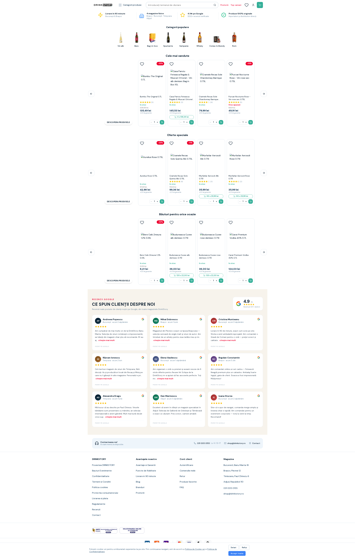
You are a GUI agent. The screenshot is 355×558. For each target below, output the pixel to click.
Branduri (140, 487)
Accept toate (237, 553)
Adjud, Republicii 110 (233, 481)
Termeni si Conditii (101, 481)
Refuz (244, 547)
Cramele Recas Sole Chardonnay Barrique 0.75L (208, 99)
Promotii (224, 5)
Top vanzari (236, 5)
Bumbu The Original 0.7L (151, 96)
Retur (182, 476)
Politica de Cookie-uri (195, 549)
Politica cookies (100, 487)
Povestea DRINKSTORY (103, 465)
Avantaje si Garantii (145, 465)
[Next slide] (264, 94)
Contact (96, 515)
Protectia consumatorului (105, 492)
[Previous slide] (91, 94)
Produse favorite (188, 481)
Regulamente (98, 503)
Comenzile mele (187, 470)
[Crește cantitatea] (157, 122)
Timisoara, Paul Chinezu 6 (236, 476)
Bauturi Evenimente (102, 470)
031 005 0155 (231, 488)
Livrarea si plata (100, 498)
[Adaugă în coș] (162, 122)
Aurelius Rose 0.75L (148, 176)
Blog (138, 481)
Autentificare (186, 465)
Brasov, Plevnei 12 (232, 470)
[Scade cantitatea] (151, 122)
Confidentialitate (100, 476)
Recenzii (96, 509)
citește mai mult (106, 340)
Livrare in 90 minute (146, 476)
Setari (233, 547)
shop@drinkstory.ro (234, 493)
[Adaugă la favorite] (142, 64)
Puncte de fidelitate (146, 470)
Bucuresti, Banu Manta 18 (236, 465)
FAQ (182, 487)
